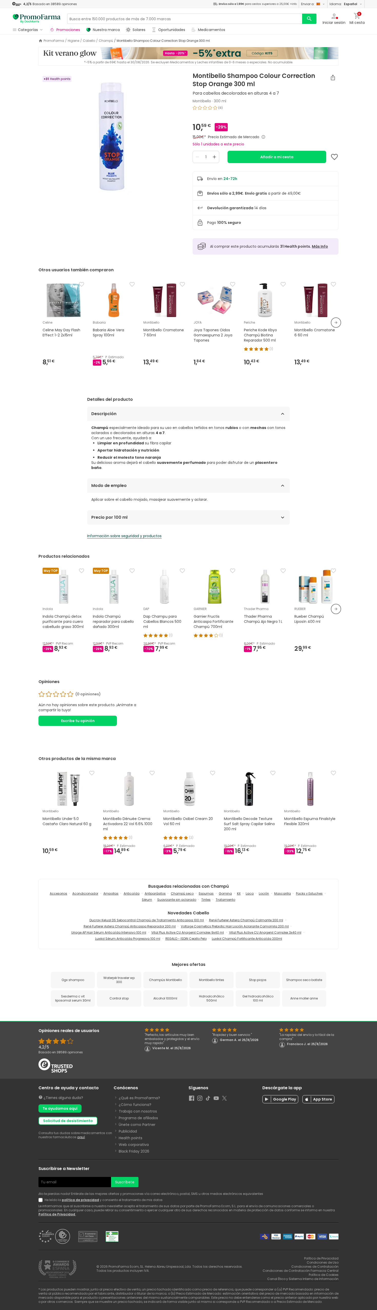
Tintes (206, 899)
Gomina (225, 893)
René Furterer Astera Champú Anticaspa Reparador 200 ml (130, 926)
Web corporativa (134, 1144)
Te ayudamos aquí (60, 1108)
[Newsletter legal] (41, 1200)
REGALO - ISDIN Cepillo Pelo (186, 938)
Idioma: (343, 4)
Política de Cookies (324, 1275)
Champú (106, 41)
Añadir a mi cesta (276, 156)
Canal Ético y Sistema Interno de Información (303, 1279)
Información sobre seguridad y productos (124, 535)
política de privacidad (80, 1200)
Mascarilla (282, 893)
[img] (111, 136)
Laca (250, 893)
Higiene (73, 41)
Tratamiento (225, 899)
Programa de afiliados (138, 1118)
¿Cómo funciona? (135, 1104)
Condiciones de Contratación (315, 1266)
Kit (239, 893)
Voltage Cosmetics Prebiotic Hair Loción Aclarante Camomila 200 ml (235, 926)
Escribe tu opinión (78, 720)
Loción (264, 893)
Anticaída (132, 893)
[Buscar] (309, 19)
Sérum (147, 899)
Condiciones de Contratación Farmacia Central (301, 1270)
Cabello (89, 41)
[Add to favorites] (334, 157)
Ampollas (110, 893)
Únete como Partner (137, 1124)
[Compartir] (333, 77)
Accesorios (58, 893)
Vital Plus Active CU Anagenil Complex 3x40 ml (265, 932)
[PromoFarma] (36, 19)
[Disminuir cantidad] (197, 157)
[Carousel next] (336, 322)
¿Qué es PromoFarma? (139, 1098)
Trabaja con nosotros (138, 1111)
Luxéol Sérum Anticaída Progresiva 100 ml (127, 938)
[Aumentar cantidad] (214, 157)
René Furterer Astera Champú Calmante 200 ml (246, 920)
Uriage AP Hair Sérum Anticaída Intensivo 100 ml (108, 932)
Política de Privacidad (57, 1214)
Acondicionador (85, 893)
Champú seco (182, 893)
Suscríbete (124, 1182)
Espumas (206, 893)
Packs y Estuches (309, 893)
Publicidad (128, 1131)
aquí (81, 1137)
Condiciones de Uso (323, 1262)
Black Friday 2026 (134, 1151)
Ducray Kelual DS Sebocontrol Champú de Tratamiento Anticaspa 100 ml (147, 920)
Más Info (320, 246)
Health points (130, 1138)
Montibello (202, 101)
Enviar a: (307, 4)
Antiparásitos (155, 893)
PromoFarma (54, 41)
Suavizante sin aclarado (176, 899)
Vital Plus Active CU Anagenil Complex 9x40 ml (187, 932)
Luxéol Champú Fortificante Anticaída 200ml (247, 938)
